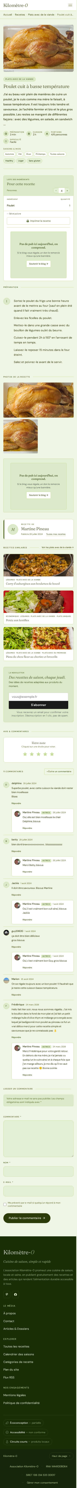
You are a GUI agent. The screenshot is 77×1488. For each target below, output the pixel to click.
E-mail (8, 1182)
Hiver (28, 154)
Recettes (20, 14)
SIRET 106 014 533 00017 (40, 1475)
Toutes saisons (57, 154)
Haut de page (59, 1456)
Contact (8, 1321)
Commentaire (12, 1117)
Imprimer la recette (40, 220)
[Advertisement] (38, 255)
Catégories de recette (18, 1362)
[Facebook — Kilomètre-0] (15, 1294)
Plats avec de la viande (41, 14)
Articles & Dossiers (16, 1329)
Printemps (40, 154)
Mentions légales (14, 1395)
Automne (9, 154)
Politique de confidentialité (21, 1403)
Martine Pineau (35, 528)
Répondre (16, 803)
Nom (7, 1162)
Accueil (7, 14)
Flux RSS (8, 1377)
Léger (21, 160)
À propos (9, 1313)
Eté (20, 154)
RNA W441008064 (56, 1466)
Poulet (11, 205)
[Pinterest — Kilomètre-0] (6, 1294)
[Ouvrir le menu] (70, 5)
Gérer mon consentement (42, 1482)
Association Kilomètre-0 (24, 1466)
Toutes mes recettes (56, 534)
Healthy (9, 160)
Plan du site (11, 1369)
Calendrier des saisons (18, 1354)
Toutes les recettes (16, 1346)
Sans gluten (34, 160)
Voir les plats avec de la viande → (58, 547)
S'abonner (38, 705)
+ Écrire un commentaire (59, 771)
